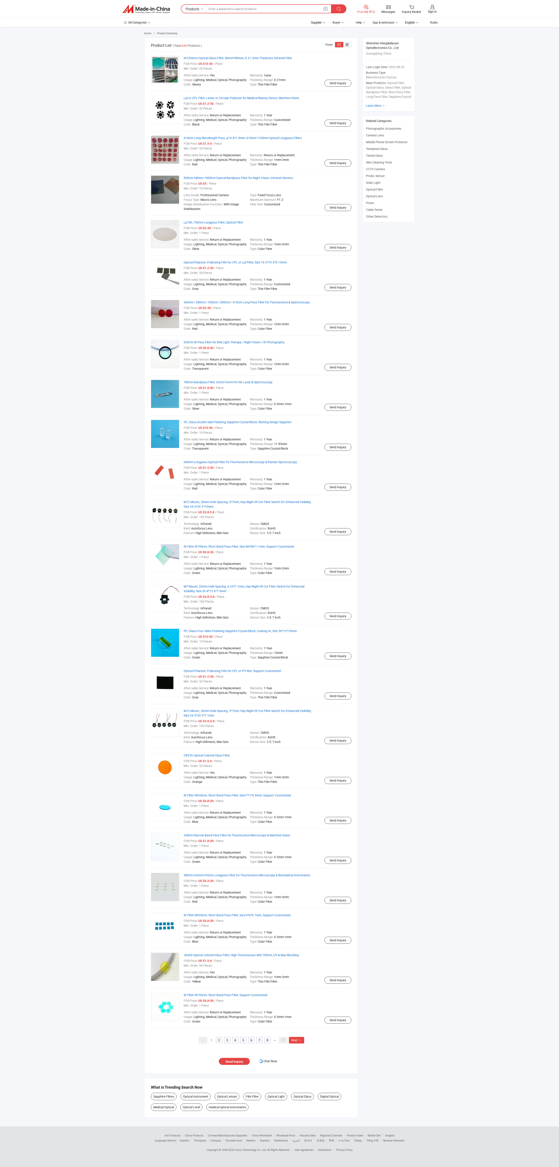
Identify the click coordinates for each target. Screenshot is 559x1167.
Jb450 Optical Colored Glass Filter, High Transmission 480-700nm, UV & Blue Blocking (241, 955)
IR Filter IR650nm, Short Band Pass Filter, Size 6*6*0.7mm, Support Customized (237, 915)
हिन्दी (331, 1140)
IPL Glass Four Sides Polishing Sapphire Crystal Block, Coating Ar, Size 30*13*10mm (240, 631)
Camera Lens (375, 135)
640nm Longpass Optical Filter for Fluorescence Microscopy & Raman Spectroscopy (240, 462)
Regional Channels (331, 1135)
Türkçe (358, 1140)
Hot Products (172, 1135)
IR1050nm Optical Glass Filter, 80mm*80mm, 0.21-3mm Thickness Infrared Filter (238, 58)
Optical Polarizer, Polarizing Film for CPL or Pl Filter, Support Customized (232, 671)
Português (200, 1140)
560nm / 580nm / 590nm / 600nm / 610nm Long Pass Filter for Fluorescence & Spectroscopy (247, 302)
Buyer (336, 22)
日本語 (320, 1140)
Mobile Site (374, 1135)
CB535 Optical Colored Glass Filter (207, 755)
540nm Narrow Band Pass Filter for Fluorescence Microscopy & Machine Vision (237, 835)
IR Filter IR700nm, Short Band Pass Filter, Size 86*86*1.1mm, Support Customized (239, 546)
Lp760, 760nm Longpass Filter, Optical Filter (213, 222)
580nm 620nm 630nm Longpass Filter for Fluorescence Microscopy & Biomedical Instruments (247, 875)
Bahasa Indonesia (393, 1140)
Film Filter (252, 1096)
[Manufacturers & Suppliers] (146, 9)
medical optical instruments (227, 1107)
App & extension (383, 22)
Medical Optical (163, 1107)
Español (184, 1140)
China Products (194, 1135)
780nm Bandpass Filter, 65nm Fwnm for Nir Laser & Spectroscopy (228, 382)
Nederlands (281, 1140)
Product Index (355, 1135)
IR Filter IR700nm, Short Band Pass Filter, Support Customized (225, 995)
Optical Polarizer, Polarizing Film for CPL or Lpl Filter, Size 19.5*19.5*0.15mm (235, 262)
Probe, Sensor (375, 176)
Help (359, 22)
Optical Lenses (227, 1096)
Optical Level (191, 1107)
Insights (390, 1135)
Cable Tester (374, 210)
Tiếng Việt (372, 1140)
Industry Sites (308, 1135)
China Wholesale (262, 1135)
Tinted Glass (374, 155)
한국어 (308, 1140)
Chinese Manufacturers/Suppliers (227, 1135)
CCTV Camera (375, 169)
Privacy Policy (344, 1150)
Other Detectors (376, 216)
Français (216, 1140)
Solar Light (373, 182)
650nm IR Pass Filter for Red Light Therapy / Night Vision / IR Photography (234, 342)
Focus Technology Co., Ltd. (251, 1150)
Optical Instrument (195, 1096)
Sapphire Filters (163, 1096)
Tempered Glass (377, 149)
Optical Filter (374, 189)
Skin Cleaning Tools (379, 162)
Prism (370, 203)
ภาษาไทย (344, 1140)
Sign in (432, 11)
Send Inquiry (338, 83)
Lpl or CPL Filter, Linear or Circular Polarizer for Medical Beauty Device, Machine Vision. (242, 98)
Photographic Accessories (383, 128)
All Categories (137, 22)
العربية (296, 1140)
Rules (434, 22)
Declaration (324, 1150)
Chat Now (270, 1061)
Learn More (376, 105)
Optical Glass (302, 1096)
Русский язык (234, 1140)
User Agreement (304, 1150)
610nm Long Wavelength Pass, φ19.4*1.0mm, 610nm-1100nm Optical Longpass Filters (243, 138)
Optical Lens (374, 196)
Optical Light (276, 1096)
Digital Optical (329, 1096)
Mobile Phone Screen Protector (387, 142)
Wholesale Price (285, 1135)
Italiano (251, 1140)
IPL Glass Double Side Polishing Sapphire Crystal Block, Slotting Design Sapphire (237, 422)
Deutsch (265, 1140)
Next (296, 1040)
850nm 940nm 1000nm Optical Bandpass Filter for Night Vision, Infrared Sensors (238, 178)
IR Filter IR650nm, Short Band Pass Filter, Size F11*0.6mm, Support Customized (237, 795)
